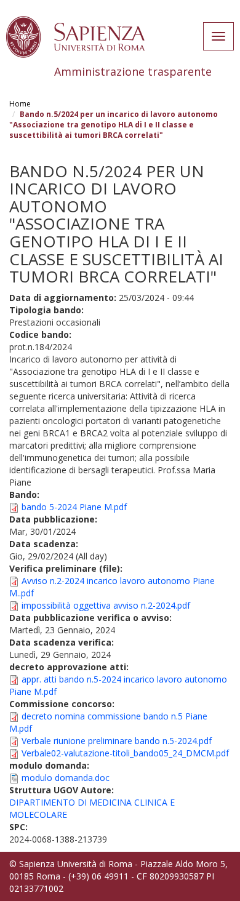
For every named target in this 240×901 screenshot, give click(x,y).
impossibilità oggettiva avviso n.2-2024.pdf (106, 605)
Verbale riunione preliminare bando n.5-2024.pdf (117, 741)
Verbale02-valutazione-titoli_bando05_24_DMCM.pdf (125, 753)
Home (20, 103)
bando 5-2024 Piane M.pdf (74, 507)
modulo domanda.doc (66, 777)
